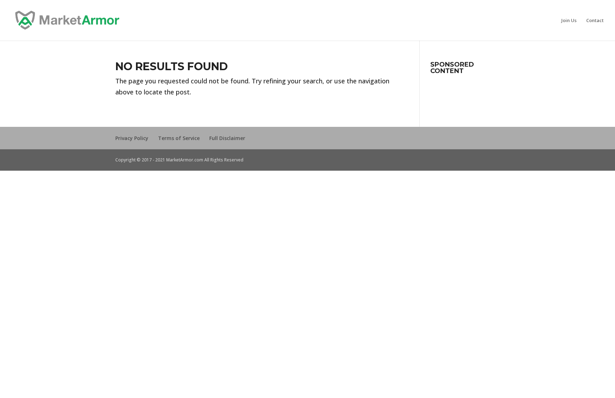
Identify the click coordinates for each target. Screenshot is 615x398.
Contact (595, 21)
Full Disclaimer (227, 138)
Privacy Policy (131, 138)
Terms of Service (179, 138)
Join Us (569, 21)
